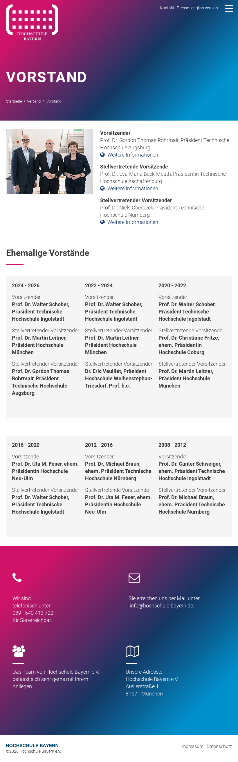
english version (204, 8)
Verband (34, 101)
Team (29, 672)
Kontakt (167, 8)
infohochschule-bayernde (161, 606)
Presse (183, 8)
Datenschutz (219, 746)
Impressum (192, 746)
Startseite (14, 101)
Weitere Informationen (132, 155)
